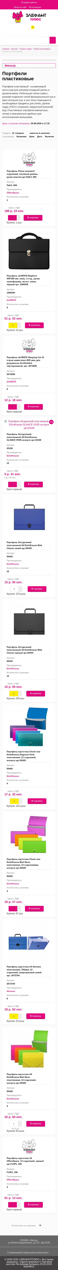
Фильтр (10, 65)
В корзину (33, 217)
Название (21, 136)
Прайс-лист (54, 144)
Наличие (49, 136)
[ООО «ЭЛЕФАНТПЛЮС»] (29, 16)
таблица (50, 144)
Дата (39, 136)
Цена (31, 136)
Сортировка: (8, 136)
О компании (13, 1252)
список (45, 144)
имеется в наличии (40, 133)
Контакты (43, 1252)
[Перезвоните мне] (22, 28)
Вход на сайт (20, 7)
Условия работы (29, 2)
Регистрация (35, 7)
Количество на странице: (24, 1225)
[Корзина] (45, 7)
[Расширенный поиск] (46, 40)
